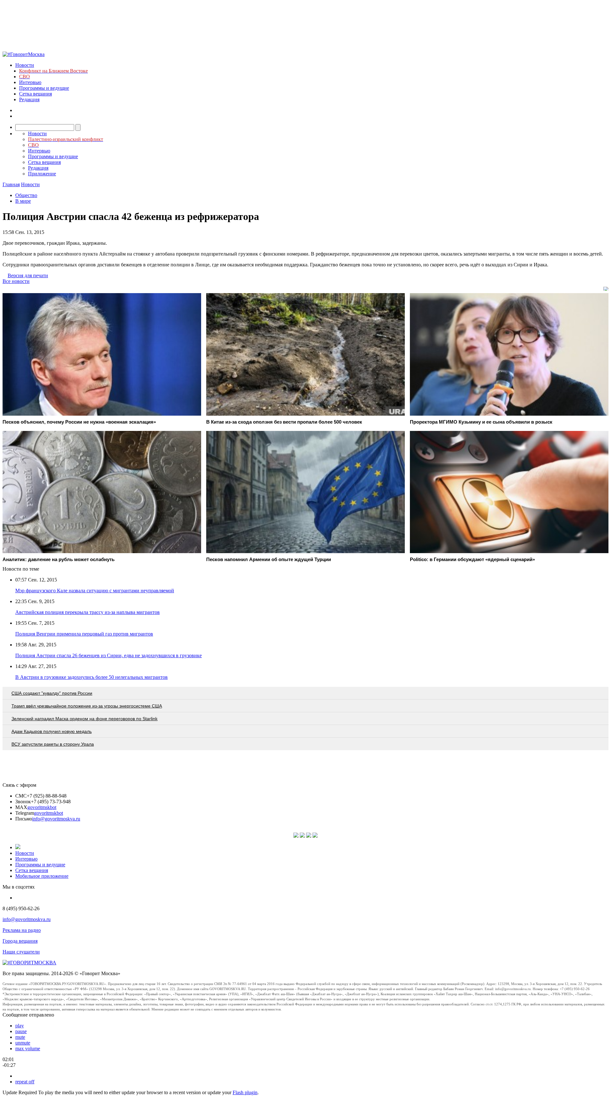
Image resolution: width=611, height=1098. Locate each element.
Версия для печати (28, 275)
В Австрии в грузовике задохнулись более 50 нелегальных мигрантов (91, 677)
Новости (24, 65)
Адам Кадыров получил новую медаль (51, 731)
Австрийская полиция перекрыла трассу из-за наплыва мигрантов (87, 612)
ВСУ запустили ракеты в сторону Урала (52, 744)
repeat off (24, 1081)
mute (20, 1037)
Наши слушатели (21, 951)
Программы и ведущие (44, 88)
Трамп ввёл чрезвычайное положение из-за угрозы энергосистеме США (86, 705)
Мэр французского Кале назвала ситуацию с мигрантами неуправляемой (94, 590)
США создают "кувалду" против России (51, 693)
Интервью (30, 82)
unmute (22, 1042)
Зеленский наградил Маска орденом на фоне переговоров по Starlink (84, 718)
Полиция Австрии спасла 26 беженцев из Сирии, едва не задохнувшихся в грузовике (108, 655)
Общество (26, 195)
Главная (11, 184)
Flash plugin (245, 1092)
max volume (27, 1048)
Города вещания (20, 941)
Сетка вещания (35, 93)
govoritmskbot (41, 807)
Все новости (16, 281)
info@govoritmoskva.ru (56, 818)
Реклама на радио (22, 930)
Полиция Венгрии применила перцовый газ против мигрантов (84, 634)
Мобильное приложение (41, 876)
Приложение (42, 173)
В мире (23, 201)
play (19, 1025)
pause (21, 1031)
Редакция (29, 99)
